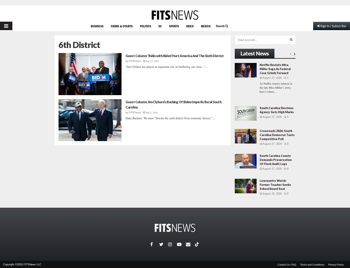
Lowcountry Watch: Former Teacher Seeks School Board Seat (275, 184)
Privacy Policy (336, 264)
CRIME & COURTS (122, 26)
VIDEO (190, 26)
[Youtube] (181, 244)
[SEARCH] (291, 39)
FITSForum (135, 61)
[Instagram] (172, 244)
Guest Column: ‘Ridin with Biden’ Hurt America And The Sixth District (175, 56)
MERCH (205, 26)
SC (160, 26)
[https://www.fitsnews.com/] (175, 15)
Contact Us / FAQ (286, 264)
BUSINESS (97, 26)
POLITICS (145, 26)
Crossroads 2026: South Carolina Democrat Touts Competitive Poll (277, 135)
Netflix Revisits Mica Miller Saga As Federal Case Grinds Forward (275, 69)
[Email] (190, 244)
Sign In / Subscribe (333, 26)
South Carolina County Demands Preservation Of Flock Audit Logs (276, 160)
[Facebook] (154, 244)
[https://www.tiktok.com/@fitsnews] (197, 244)
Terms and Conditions (312, 264)
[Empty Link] (290, 54)
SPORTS (174, 26)
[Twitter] (163, 244)
